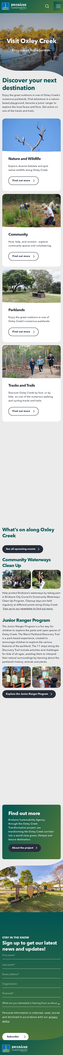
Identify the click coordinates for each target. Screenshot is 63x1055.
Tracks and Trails (21, 386)
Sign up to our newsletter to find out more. (28, 609)
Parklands (16, 310)
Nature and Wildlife (24, 159)
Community (18, 235)
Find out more (21, 180)
